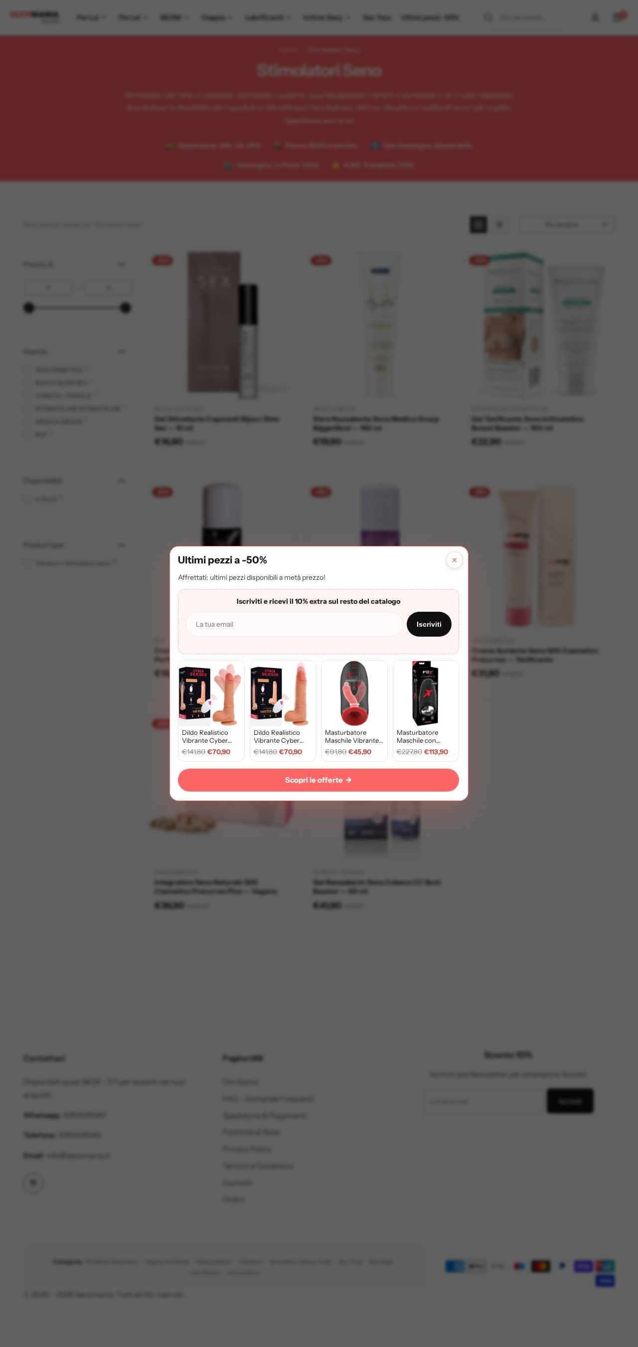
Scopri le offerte (318, 780)
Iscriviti (429, 624)
